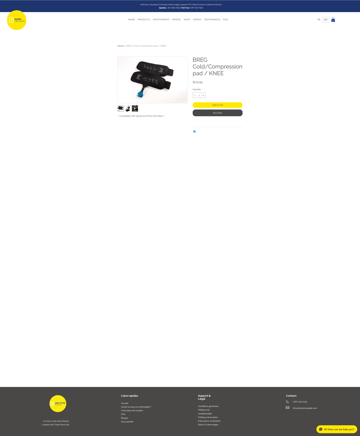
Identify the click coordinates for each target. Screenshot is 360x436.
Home (120, 46)
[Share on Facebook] (194, 131)
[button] (143, 19)
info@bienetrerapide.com (305, 408)
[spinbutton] (199, 95)
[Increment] (203, 95)
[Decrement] (195, 95)
